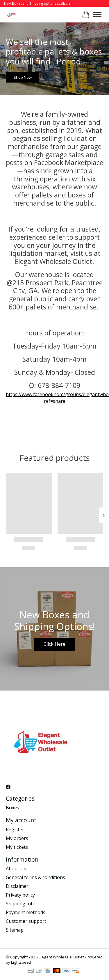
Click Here (54, 644)
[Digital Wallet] (35, 971)
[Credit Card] (47, 971)
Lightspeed (21, 962)
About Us (16, 868)
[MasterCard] (56, 971)
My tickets (17, 847)
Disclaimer (17, 886)
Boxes (12, 807)
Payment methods (25, 912)
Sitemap (15, 930)
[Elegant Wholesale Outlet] (12, 14)
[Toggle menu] (97, 14)
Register (15, 829)
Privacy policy (20, 895)
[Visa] (66, 971)
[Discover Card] (75, 971)
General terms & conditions (35, 877)
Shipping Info (20, 903)
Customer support (26, 921)
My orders (17, 838)
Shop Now (23, 77)
